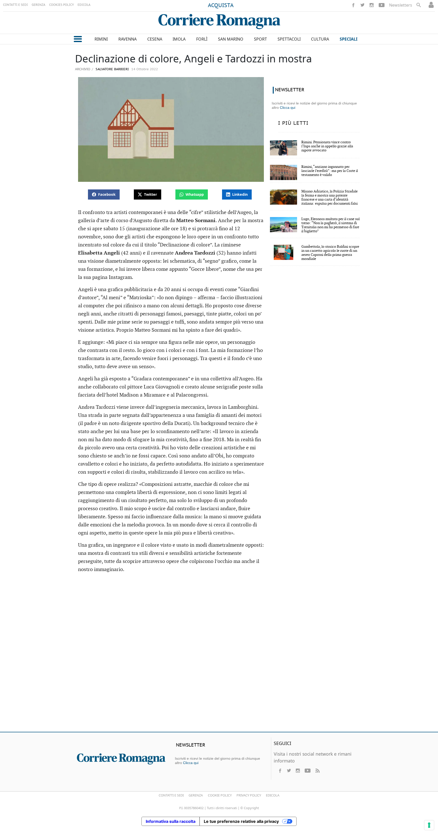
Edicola (272, 795)
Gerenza (196, 795)
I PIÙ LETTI (293, 123)
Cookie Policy (220, 795)
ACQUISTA (221, 6)
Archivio (82, 69)
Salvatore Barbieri (112, 69)
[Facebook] (353, 5)
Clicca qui (287, 107)
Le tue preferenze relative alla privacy (241, 821)
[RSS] (317, 770)
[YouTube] (381, 5)
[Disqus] (219, 654)
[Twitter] (362, 5)
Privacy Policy (248, 795)
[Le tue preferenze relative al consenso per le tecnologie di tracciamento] (429, 825)
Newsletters (400, 5)
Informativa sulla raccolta (170, 821)
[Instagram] (371, 5)
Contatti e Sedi (171, 795)
